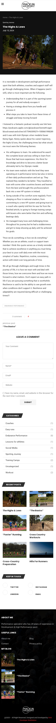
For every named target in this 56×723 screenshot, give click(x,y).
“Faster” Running (12, 534)
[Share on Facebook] (31, 316)
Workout (29, 472)
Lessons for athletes (29, 442)
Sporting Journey (29, 454)
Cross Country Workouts (37, 536)
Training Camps (29, 460)
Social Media (29, 448)
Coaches (29, 423)
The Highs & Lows (12, 510)
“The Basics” (36, 510)
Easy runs (29, 429)
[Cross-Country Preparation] (15, 550)
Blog (31, 639)
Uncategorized (29, 466)
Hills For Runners (38, 561)
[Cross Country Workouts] (41, 523)
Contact (5, 644)
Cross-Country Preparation (11, 563)
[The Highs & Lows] (15, 499)
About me (5, 639)
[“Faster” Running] (15, 523)
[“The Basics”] (41, 499)
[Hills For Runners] (41, 550)
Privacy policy (35, 644)
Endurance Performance (14, 306)
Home (5, 17)
